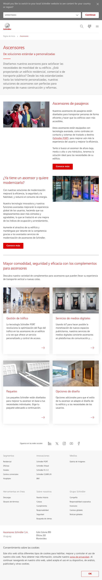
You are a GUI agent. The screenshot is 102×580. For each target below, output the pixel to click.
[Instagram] (64, 443)
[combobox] (42, 15)
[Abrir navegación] (97, 26)
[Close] (97, 4)
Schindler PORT (60, 138)
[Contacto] (89, 26)
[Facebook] (78, 443)
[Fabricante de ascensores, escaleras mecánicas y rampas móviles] (7, 26)
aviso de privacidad (79, 557)
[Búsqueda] (81, 26)
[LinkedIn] (49, 443)
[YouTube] (71, 443)
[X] (57, 443)
